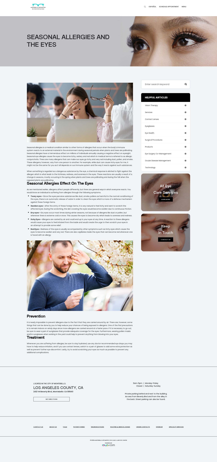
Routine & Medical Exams (120, 427)
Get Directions (52, 399)
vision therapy (151, 105)
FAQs (65, 427)
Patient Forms (79, 427)
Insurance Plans (97, 427)
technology (150, 167)
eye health (149, 133)
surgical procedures (153, 140)
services (148, 112)
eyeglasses (149, 126)
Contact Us (165, 239)
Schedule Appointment (169, 7)
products (149, 147)
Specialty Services (176, 427)
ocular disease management (158, 160)
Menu (184, 7)
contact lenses (152, 119)
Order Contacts (143, 427)
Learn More (165, 199)
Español (152, 7)
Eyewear (159, 427)
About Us (53, 427)
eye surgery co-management (158, 153)
